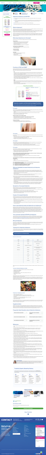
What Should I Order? (36, 2)
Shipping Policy (14, 427)
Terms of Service (15, 430)
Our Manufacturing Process (27, 433)
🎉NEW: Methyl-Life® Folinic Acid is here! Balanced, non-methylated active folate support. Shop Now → (23, 0)
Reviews (25, 427)
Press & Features (26, 426)
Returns (14, 426)
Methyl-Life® (7, 453)
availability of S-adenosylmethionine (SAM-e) (23, 217)
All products (25, 435)
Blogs (24, 434)
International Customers (15, 428)
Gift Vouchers (25, 430)
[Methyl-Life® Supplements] (3, 3)
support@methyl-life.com (28, 419)
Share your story (26, 428)
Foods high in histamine (17, 236)
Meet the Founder (26, 436)
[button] (43, 3)
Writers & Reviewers (26, 429)
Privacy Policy (14, 429)
